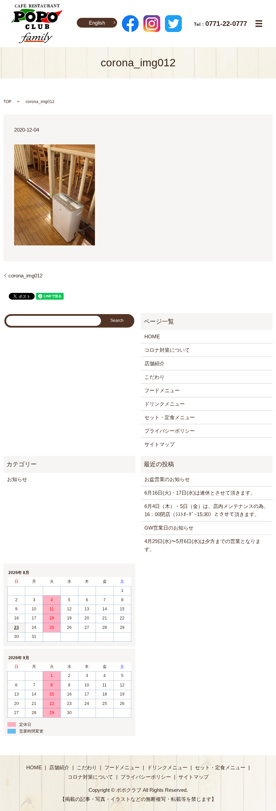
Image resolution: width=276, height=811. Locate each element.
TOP (7, 101)
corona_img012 (25, 275)
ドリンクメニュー (164, 404)
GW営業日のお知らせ (169, 528)
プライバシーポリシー (169, 431)
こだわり (154, 377)
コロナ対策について (167, 350)
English (97, 23)
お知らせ (17, 479)
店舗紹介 (154, 363)
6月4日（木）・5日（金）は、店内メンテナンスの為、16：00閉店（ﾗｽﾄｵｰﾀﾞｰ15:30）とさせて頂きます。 (206, 510)
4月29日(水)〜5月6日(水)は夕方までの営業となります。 (202, 545)
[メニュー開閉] (258, 23)
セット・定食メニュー (169, 417)
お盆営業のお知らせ (167, 479)
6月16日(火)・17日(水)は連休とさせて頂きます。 (199, 493)
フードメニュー (162, 390)
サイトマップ (159, 444)
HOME (152, 336)
